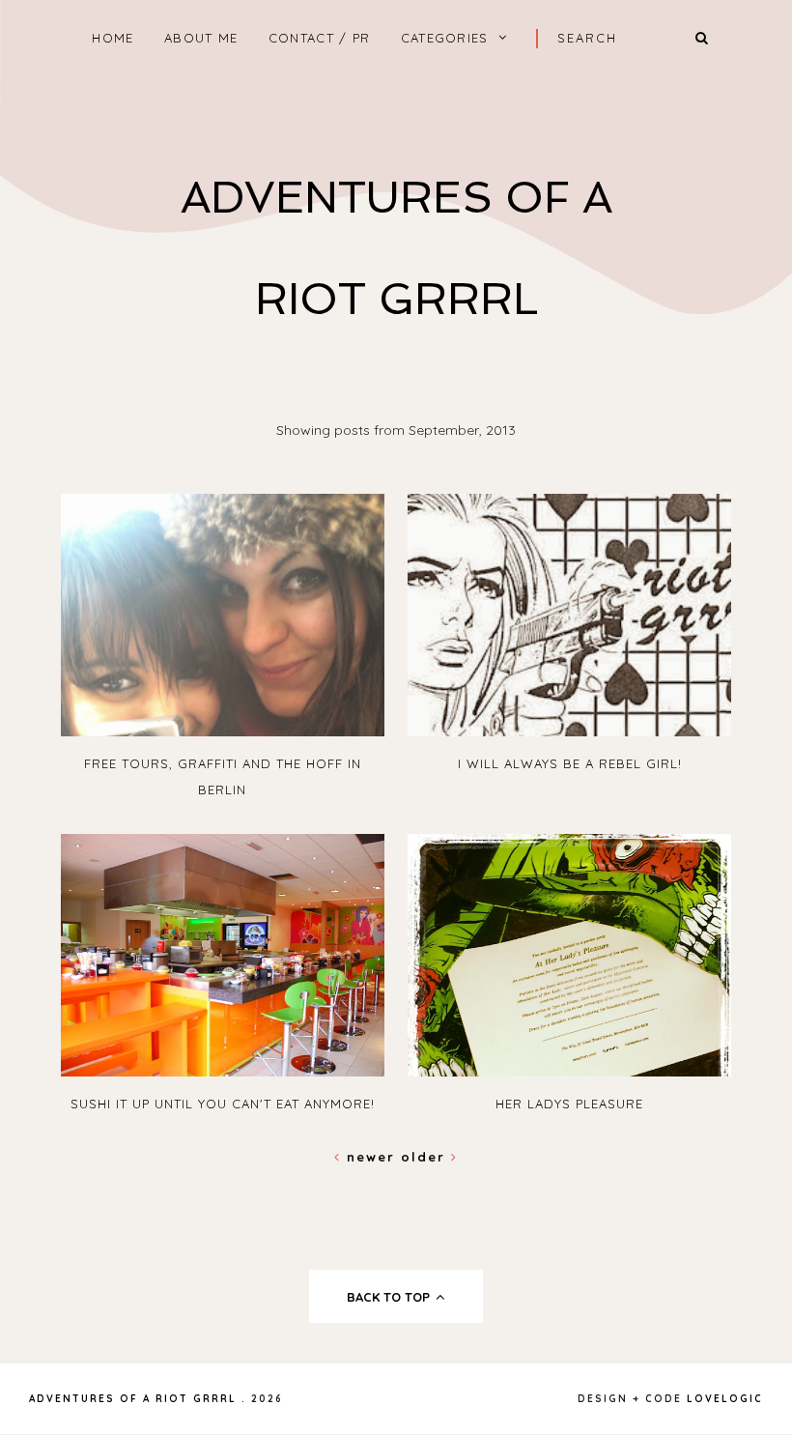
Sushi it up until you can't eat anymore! (223, 1103)
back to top (390, 1297)
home (112, 37)
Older (426, 1156)
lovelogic (725, 1398)
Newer (371, 1156)
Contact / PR (320, 37)
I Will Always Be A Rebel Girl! (570, 763)
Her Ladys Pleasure (569, 1103)
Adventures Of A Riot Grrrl (133, 1398)
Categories (445, 37)
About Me (201, 37)
